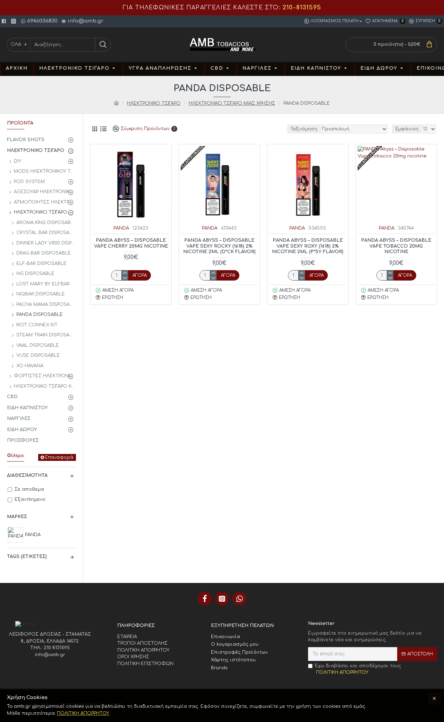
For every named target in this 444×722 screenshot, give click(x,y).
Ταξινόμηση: (304, 129)
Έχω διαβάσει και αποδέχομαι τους (358, 669)
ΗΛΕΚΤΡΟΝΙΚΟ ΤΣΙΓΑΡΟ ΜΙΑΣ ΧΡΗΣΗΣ (232, 103)
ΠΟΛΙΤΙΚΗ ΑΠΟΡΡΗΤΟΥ (83, 713)
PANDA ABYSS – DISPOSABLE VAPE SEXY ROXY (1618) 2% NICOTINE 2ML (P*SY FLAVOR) (307, 246)
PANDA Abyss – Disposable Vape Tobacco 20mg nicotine (396, 246)
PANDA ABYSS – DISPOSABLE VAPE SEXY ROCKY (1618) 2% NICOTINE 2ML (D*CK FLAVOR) (219, 246)
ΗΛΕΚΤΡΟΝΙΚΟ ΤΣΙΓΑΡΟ (153, 103)
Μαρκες (17, 516)
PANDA (121, 228)
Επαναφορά (59, 457)
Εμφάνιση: (407, 129)
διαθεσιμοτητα (27, 475)
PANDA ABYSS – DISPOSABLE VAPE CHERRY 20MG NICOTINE (131, 243)
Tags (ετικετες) (27, 556)
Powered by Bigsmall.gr (144, 670)
